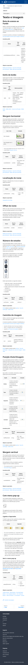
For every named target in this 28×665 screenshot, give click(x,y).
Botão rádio (8, 109)
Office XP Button (10, 595)
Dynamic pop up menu (8, 568)
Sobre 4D (5, 651)
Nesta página (6, 13)
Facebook (5, 620)
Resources (5, 641)
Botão (4, 109)
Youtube (4, 623)
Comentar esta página (9, 600)
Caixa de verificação (16, 109)
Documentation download (8, 632)
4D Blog (4, 616)
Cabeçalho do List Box (7, 200)
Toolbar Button (6, 592)
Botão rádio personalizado (15, 69)
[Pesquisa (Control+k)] (25, 2)
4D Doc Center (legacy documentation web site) (13, 636)
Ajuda (17, 308)
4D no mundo (6, 654)
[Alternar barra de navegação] (2, 2)
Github (4, 625)
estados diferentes (9, 29)
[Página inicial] (4, 6)
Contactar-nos (6, 652)
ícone (23, 28)
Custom (22, 595)
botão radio (8, 248)
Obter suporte (6, 643)
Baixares (4, 640)
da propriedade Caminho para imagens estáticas (13, 36)
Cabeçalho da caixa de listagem (15, 350)
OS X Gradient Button (11, 594)
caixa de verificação (21, 246)
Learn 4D (5, 634)
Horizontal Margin (8, 467)
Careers (4, 656)
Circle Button (17, 595)
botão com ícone (10, 246)
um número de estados (13, 329)
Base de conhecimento (8, 638)
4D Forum (5, 618)
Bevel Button (13, 592)
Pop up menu (18, 568)
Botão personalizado (7, 67)
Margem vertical (13, 150)
